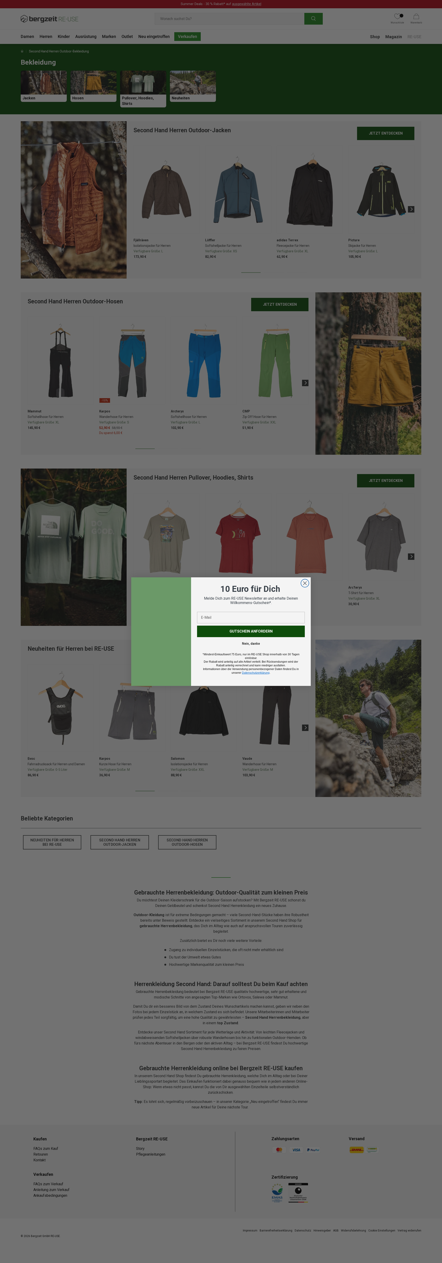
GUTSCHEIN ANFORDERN (251, 631)
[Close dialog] (305, 583)
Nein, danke (251, 643)
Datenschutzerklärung (256, 672)
